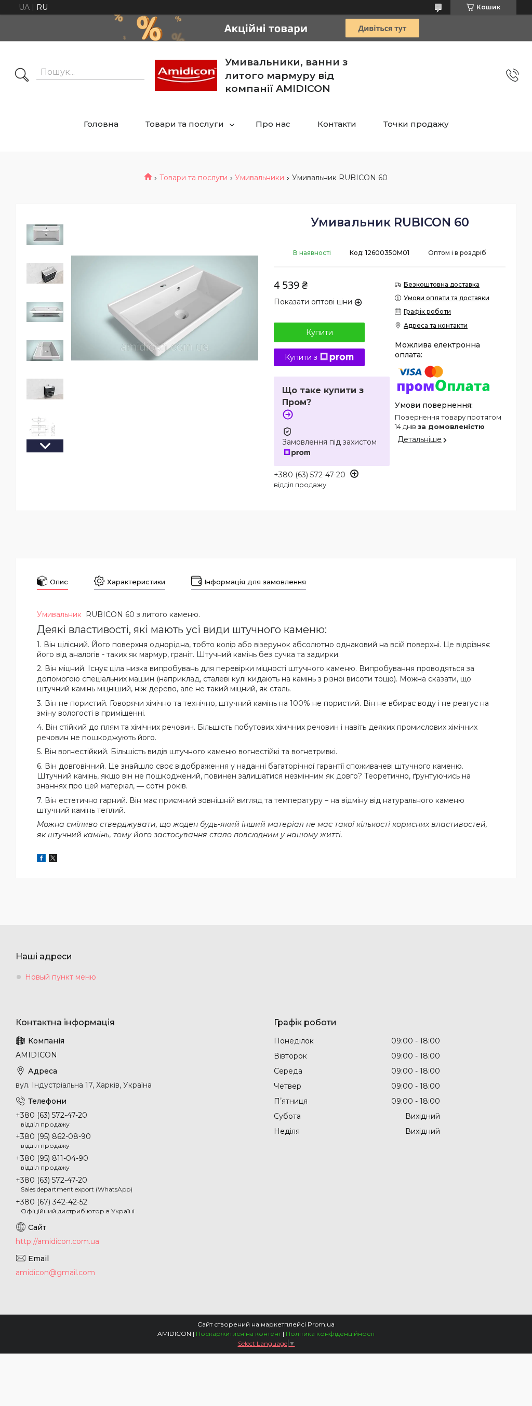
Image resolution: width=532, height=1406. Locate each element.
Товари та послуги (184, 124)
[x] (53, 859)
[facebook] (41, 859)
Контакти (336, 124)
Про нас (273, 124)
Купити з (301, 357)
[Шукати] (21, 76)
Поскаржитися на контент (238, 1333)
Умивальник (59, 614)
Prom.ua (321, 1324)
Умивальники (259, 177)
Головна (101, 124)
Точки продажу (416, 124)
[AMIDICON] (186, 75)
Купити (319, 332)
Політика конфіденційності (330, 1333)
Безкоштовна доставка (442, 284)
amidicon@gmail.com (55, 1272)
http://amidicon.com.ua (57, 1241)
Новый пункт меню (60, 977)
